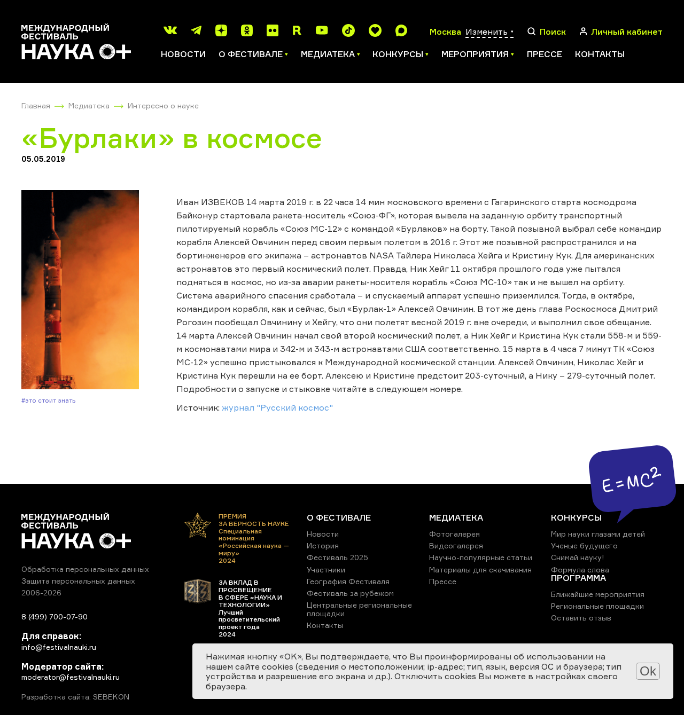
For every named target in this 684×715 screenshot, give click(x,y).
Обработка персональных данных (85, 568)
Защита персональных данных (78, 580)
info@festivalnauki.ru (58, 646)
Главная (35, 105)
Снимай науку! (577, 557)
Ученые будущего (584, 545)
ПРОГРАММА (578, 577)
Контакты (600, 54)
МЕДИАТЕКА (456, 517)
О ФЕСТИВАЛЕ (339, 517)
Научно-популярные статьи (480, 557)
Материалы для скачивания (480, 569)
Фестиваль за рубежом (350, 593)
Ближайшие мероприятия (597, 594)
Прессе (544, 54)
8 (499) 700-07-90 (54, 616)
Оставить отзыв (581, 617)
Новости (183, 54)
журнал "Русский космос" (278, 407)
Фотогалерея (454, 533)
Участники (326, 569)
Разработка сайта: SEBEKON (75, 697)
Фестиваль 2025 (337, 557)
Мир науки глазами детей (598, 533)
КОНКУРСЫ (576, 517)
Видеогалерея (456, 545)
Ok (648, 671)
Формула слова (580, 569)
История (323, 545)
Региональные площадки (597, 605)
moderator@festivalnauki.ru (70, 676)
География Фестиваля (348, 581)
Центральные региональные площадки (359, 609)
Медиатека (89, 105)
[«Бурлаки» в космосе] (80, 290)
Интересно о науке (163, 105)
